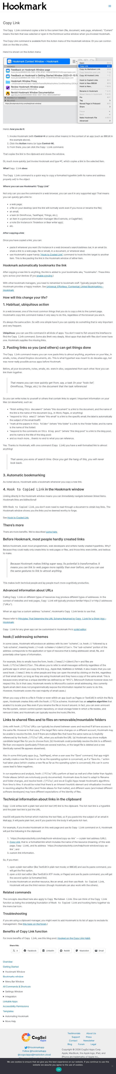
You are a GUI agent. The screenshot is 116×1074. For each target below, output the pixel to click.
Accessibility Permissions (16, 1006)
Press (89, 1037)
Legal (93, 1044)
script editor (80, 629)
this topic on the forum (34, 924)
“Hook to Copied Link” (51, 254)
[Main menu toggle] (110, 6)
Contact (73, 1040)
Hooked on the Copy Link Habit (74, 938)
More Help (10, 1021)
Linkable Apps (10, 1001)
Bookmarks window (13, 976)
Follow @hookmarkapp (34, 1051)
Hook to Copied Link (18, 517)
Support (76, 1037)
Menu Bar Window (14, 981)
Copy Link (15, 842)
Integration (10, 996)
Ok (58, 1069)
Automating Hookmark (17, 1016)
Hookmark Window (15, 971)
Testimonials (74, 1033)
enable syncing (44, 275)
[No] (112, 1066)
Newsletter (88, 1040)
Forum (81, 1044)
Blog (70, 1044)
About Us (91, 1033)
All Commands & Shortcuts (17, 986)
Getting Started (11, 966)
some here (51, 532)
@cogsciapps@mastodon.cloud (34, 1054)
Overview (8, 961)
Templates (8, 1011)
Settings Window (14, 991)
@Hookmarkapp (35, 1047)
